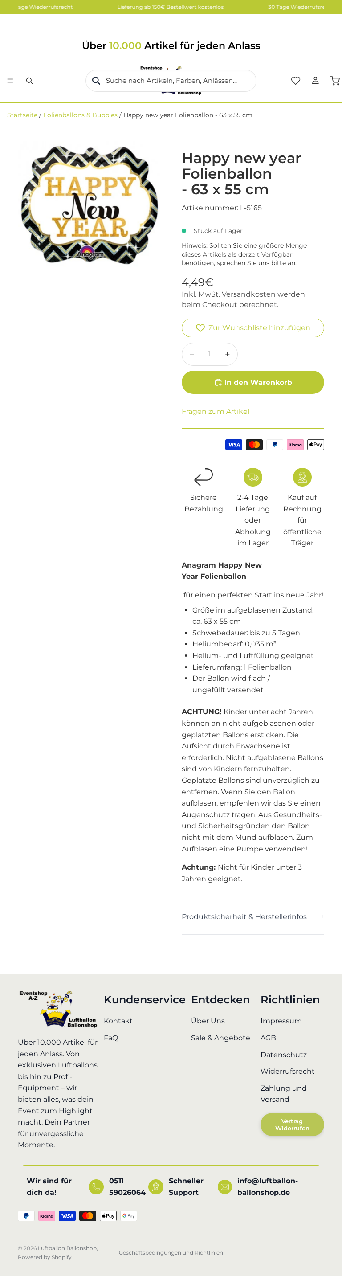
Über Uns (208, 1021)
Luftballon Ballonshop (67, 1248)
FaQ (111, 1038)
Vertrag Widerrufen (292, 1124)
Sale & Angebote (220, 1038)
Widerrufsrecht (288, 1071)
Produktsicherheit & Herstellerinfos (244, 916)
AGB (268, 1038)
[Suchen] (29, 80)
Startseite (22, 115)
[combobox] (171, 81)
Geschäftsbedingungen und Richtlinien (171, 1252)
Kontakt (118, 1021)
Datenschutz (284, 1055)
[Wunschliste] (295, 80)
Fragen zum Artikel (215, 411)
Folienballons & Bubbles (80, 115)
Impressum (281, 1021)
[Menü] (10, 80)
